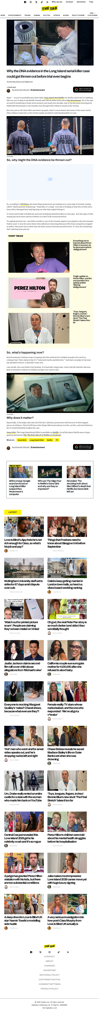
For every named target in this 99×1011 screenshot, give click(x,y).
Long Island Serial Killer (54, 98)
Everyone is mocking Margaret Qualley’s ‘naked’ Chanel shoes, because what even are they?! (22, 708)
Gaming (37, 15)
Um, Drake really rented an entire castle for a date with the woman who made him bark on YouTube (23, 797)
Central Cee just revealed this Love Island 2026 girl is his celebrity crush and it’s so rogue (22, 838)
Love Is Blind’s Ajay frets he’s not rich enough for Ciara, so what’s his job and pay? (23, 543)
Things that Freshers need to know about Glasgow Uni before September (66, 543)
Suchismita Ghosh (20, 90)
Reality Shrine (78, 15)
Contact (69, 2)
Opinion (56, 15)
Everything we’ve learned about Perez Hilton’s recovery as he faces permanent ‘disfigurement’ (82, 245)
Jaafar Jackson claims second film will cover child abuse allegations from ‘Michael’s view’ (23, 667)
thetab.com (45, 1002)
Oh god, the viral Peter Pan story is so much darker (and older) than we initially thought (67, 626)
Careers (49, 966)
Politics (46, 15)
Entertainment (14, 15)
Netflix (56, 432)
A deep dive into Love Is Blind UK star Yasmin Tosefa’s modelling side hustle (23, 921)
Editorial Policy (50, 975)
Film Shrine (93, 15)
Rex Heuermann (74, 100)
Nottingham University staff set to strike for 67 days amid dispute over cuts (23, 584)
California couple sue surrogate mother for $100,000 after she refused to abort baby (65, 667)
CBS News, (24, 204)
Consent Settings (49, 984)
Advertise (81, 2)
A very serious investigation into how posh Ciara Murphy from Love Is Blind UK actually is (65, 921)
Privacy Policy (49, 989)
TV (57, 440)
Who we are (57, 2)
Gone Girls (11, 432)
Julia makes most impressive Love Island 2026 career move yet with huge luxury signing (67, 879)
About (49, 961)
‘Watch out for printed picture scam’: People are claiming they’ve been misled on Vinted (21, 626)
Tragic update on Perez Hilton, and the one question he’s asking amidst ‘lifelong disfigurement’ (82, 281)
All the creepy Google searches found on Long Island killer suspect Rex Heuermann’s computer (19, 488)
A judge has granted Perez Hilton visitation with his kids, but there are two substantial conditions (23, 879)
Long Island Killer (37, 440)
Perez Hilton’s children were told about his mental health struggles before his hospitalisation (66, 838)
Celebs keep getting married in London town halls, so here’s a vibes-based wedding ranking (65, 584)
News (3, 15)
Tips (91, 2)
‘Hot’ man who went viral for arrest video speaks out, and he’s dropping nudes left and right (23, 752)
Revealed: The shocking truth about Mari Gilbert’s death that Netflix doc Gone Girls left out (79, 486)
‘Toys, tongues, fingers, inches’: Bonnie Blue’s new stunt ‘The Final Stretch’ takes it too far (81, 317)
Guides (66, 15)
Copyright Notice (49, 979)
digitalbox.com (51, 1008)
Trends (27, 15)
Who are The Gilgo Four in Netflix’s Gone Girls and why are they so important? (49, 485)
